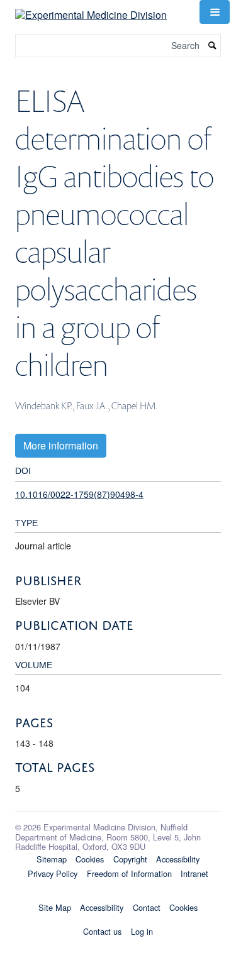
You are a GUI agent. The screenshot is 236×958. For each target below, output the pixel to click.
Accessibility (177, 859)
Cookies (90, 859)
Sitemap (52, 859)
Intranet (194, 873)
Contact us (102, 931)
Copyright (130, 859)
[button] (214, 12)
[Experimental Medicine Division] (91, 10)
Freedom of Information (129, 873)
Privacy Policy (52, 873)
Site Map (54, 907)
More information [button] (60, 445)
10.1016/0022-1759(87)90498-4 (79, 494)
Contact (146, 907)
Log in (142, 931)
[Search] (212, 46)
